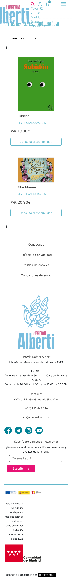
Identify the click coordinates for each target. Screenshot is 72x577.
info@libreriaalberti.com (36, 417)
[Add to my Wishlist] (48, 64)
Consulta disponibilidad (36, 142)
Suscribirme (21, 468)
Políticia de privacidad (36, 255)
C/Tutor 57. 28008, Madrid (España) (36, 399)
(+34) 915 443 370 (36, 408)
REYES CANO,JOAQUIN (32, 122)
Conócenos (36, 244)
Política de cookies (36, 265)
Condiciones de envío (36, 275)
